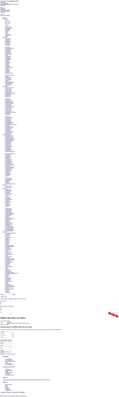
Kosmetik (7, 192)
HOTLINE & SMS (4, 3)
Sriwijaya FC (8, 77)
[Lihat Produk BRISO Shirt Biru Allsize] (0, 303)
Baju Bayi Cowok (9, 137)
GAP (6, 250)
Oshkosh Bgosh (8, 262)
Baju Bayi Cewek (8, 136)
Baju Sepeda (7, 50)
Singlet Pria (7, 41)
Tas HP (6, 60)
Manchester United (9, 75)
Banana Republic (8, 254)
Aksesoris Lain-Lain (9, 218)
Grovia (6, 175)
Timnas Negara (8, 84)
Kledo (9, 392)
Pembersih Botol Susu (9, 139)
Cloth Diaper (8, 169)
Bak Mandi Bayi (8, 149)
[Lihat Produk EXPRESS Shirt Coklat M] (0, 308)
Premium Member (9, 372)
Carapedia (7, 389)
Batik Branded (8, 27)
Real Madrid (7, 78)
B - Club (7, 235)
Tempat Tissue (8, 211)
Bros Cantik (7, 191)
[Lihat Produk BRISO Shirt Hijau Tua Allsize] (0, 304)
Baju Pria (5, 37)
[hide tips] (2, 7)
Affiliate (7, 371)
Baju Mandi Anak (8, 126)
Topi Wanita (7, 205)
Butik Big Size (26, 379)
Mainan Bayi (8, 155)
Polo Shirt (7, 42)
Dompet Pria (7, 56)
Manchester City (8, 73)
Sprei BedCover (8, 222)
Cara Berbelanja (8, 358)
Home (4, 17)
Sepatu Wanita (8, 210)
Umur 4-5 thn (8, 89)
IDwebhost (22, 392)
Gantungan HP (8, 224)
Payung (6, 216)
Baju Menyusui (38, 379)
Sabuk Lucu (7, 201)
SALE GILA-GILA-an (9, 1)
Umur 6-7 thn (8, 90)
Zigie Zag (7, 182)
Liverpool (7, 71)
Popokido (7, 171)
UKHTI (7, 241)
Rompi (6, 36)
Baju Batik (7, 29)
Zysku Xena (7, 237)
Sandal (6, 206)
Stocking (7, 203)
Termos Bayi (7, 150)
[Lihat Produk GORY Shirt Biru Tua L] (0, 307)
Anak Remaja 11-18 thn (10, 112)
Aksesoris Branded (9, 288)
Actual (6, 243)
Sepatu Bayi (7, 144)
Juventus (7, 70)
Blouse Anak (8, 94)
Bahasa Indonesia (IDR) (5, 11)
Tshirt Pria (7, 40)
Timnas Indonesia (8, 83)
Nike (6, 267)
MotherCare (7, 284)
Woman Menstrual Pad (9, 183)
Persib (6, 80)
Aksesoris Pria (8, 54)
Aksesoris (5, 188)
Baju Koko (7, 51)
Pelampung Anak (8, 131)
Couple (4, 184)
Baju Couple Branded (9, 286)
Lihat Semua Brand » (9, 245)
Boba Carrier (8, 277)
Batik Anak (7, 95)
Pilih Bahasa (2, 8)
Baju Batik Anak (8, 101)
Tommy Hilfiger (8, 252)
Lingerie (7, 25)
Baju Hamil (32, 379)
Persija (6, 76)
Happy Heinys (8, 178)
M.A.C (6, 290)
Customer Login (3, 296)
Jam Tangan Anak (9, 228)
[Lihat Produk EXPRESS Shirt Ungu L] (0, 310)
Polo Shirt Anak (8, 117)
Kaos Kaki (7, 57)
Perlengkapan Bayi (6, 134)
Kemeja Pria (7, 39)
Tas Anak (7, 125)
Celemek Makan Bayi (9, 151)
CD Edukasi (7, 128)
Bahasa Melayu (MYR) (5, 10)
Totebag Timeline (8, 370)
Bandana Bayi (8, 145)
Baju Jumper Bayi (9, 140)
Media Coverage (8, 384)
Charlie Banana (8, 170)
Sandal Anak (7, 208)
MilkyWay (7, 239)
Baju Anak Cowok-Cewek (10, 124)
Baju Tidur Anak (8, 127)
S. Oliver (7, 257)
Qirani (6, 240)
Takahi (6, 283)
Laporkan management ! (5, 15)
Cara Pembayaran (8, 360)
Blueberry (7, 172)
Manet (6, 238)
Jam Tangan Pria (8, 226)
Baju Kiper (7, 85)
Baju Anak (5, 86)
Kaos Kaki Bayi (8, 163)
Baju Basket (7, 49)
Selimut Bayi (8, 156)
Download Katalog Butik (10, 361)
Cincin (6, 202)
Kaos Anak (7, 116)
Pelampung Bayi (8, 161)
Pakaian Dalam (8, 34)
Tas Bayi (7, 158)
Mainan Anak (8, 219)
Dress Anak (7, 96)
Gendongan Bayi (8, 141)
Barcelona (7, 66)
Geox (6, 268)
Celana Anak (8, 99)
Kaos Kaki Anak (8, 132)
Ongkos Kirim (8, 363)
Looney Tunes (8, 256)
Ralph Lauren (8, 271)
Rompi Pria (7, 45)
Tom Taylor (7, 249)
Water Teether (8, 143)
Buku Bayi (7, 154)
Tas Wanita (7, 198)
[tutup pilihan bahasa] (2, 12)
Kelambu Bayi (8, 159)
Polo (6, 255)
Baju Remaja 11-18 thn (10, 93)
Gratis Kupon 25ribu (9, 374)
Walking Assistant (8, 168)
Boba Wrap (7, 278)
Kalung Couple (8, 187)
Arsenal (6, 64)
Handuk (7, 220)
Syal (6, 196)
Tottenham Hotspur (9, 81)
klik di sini (12, 323)
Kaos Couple (8, 186)
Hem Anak (7, 113)
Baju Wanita (5, 18)
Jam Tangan (7, 225)
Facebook (7, 387)
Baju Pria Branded (9, 246)
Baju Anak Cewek (9, 87)
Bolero (6, 31)
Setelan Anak (8, 120)
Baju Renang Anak (9, 102)
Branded (4, 231)
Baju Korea (7, 20)
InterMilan (7, 69)
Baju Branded (9, 379)
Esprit (6, 244)
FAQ (6, 362)
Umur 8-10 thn (8, 92)
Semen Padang (8, 79)
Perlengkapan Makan (9, 153)
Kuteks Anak (8, 133)
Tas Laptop (7, 197)
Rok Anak (7, 98)
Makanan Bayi (8, 162)
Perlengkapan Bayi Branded (10, 273)
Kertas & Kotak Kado (9, 214)
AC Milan (7, 62)
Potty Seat (7, 147)
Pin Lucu (7, 194)
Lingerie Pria (8, 52)
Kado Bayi (7, 165)
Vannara (7, 236)
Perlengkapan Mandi (9, 167)
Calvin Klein (7, 248)
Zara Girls (7, 269)
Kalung (4, 379)
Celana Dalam (8, 105)
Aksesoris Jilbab (8, 209)
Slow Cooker (8, 160)
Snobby (6, 274)
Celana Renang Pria (9, 48)
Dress (6, 32)
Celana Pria (7, 47)
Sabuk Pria (7, 59)
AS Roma (7, 65)
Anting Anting (8, 193)
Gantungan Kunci (8, 212)
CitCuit (6, 234)
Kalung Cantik (8, 190)
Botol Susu (7, 142)
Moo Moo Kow (8, 179)
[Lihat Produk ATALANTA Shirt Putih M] (0, 309)
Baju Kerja (7, 30)
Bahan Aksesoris (8, 230)
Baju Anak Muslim (9, 103)
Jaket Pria (7, 43)
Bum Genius (7, 173)
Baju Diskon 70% (8, 28)
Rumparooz (7, 180)
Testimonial (7, 369)
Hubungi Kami (8, 390)
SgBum (6, 181)
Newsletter (7, 373)
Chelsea (7, 68)
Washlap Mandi (8, 146)
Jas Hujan (7, 217)
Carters (6, 265)
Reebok (6, 291)
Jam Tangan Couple (9, 229)
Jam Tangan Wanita (9, 227)
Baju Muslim (8, 22)
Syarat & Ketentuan (9, 364)
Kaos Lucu (7, 33)
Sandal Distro (8, 58)
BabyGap (7, 260)
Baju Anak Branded (9, 259)
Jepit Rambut (8, 215)
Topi (6, 55)
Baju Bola (7, 61)
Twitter (6, 386)
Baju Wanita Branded (9, 233)
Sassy (6, 276)
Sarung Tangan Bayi (9, 164)
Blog (6, 385)
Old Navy (7, 253)
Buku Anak (7, 130)
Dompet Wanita (8, 199)
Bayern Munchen (8, 67)
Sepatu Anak (7, 104)
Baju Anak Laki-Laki (9, 106)
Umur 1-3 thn (8, 88)
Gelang (6, 200)
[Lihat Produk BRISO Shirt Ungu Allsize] (0, 302)
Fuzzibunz (7, 174)
